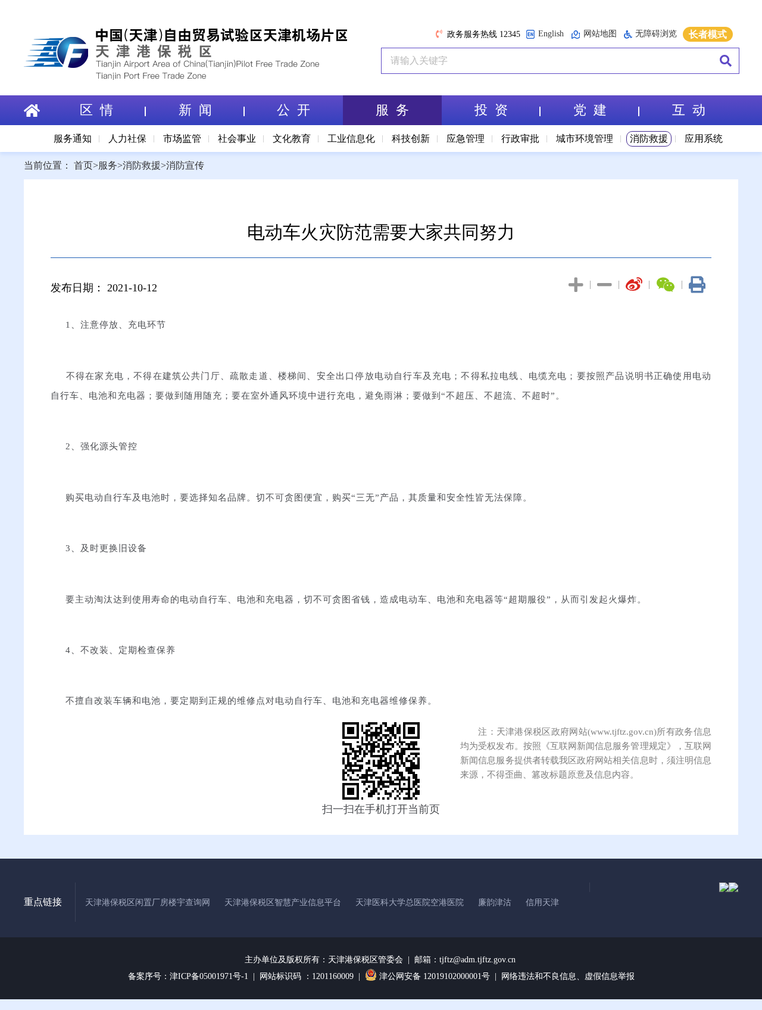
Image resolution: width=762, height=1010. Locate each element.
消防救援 (649, 138)
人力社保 (127, 138)
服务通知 (73, 138)
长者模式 (708, 34)
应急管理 (465, 138)
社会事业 (237, 138)
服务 (107, 165)
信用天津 (542, 902)
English (551, 33)
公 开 (293, 109)
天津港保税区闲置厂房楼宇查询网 (147, 902)
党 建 (590, 109)
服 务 (392, 109)
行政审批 (520, 138)
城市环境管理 (584, 138)
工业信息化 (351, 138)
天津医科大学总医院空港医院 (409, 902)
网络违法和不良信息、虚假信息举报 (568, 976)
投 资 (491, 109)
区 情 (96, 109)
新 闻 (195, 109)
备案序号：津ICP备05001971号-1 (188, 976)
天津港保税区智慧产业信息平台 (282, 902)
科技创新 (411, 138)
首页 (83, 165)
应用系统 (704, 138)
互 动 (688, 109)
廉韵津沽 (494, 902)
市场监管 (182, 138)
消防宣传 (185, 165)
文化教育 (292, 138)
